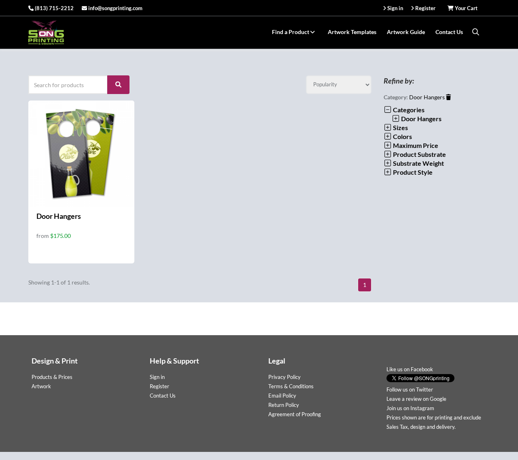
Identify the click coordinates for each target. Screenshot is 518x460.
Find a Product (291, 31)
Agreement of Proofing (294, 414)
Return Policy (283, 405)
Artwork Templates (352, 31)
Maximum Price (415, 145)
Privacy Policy (284, 377)
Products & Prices (52, 377)
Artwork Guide (406, 31)
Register (159, 386)
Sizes (400, 127)
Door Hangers (58, 216)
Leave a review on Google (416, 399)
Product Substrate (419, 154)
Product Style (412, 172)
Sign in (157, 377)
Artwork (41, 386)
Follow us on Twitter (409, 389)
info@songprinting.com (114, 8)
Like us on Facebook (409, 369)
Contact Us (449, 31)
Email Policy (282, 395)
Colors (402, 136)
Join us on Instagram (410, 408)
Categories (408, 109)
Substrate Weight (418, 163)
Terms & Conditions (291, 386)
